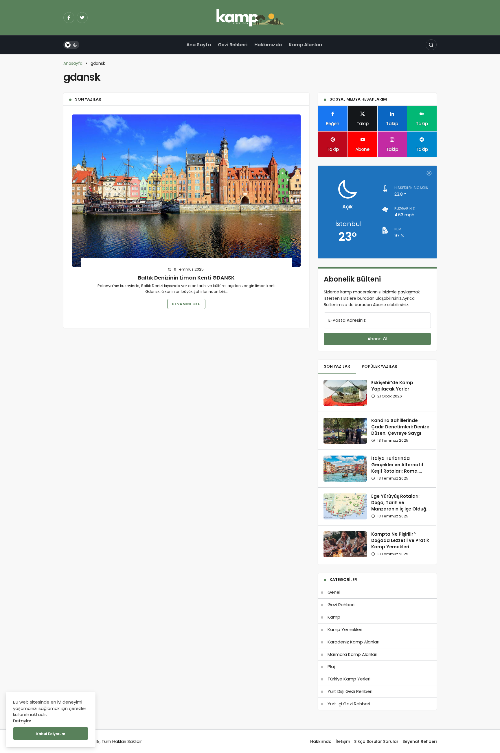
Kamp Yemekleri (345, 629)
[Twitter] (82, 17)
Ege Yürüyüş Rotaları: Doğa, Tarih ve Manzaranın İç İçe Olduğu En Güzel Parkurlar (400, 505)
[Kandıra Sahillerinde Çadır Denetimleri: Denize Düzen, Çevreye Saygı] (345, 431)
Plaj (331, 666)
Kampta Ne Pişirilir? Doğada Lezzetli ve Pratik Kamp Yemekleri (400, 540)
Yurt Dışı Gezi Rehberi (350, 691)
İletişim (343, 741)
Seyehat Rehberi (419, 741)
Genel (334, 592)
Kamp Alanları (305, 44)
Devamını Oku (186, 303)
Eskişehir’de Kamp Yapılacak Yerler (392, 386)
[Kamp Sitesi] (250, 17)
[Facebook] (68, 17)
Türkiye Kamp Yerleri (349, 679)
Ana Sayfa (198, 44)
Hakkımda (321, 741)
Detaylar (22, 721)
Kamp (334, 617)
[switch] (71, 45)
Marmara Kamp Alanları (352, 654)
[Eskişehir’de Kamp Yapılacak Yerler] (345, 393)
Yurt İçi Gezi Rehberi (349, 704)
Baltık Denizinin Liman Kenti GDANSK (186, 277)
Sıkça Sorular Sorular (376, 741)
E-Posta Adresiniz (347, 320)
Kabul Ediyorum (50, 733)
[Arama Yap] (431, 44)
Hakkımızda (268, 44)
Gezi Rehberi (232, 44)
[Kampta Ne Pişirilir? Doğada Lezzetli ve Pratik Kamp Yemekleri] (345, 544)
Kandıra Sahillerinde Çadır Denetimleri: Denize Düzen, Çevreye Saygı (400, 427)
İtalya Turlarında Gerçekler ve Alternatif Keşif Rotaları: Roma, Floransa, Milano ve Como (400, 468)
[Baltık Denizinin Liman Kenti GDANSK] (186, 190)
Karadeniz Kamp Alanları (353, 642)
